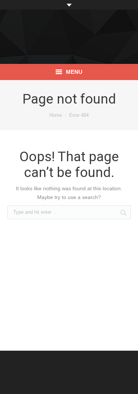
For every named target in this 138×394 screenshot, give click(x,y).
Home (55, 115)
